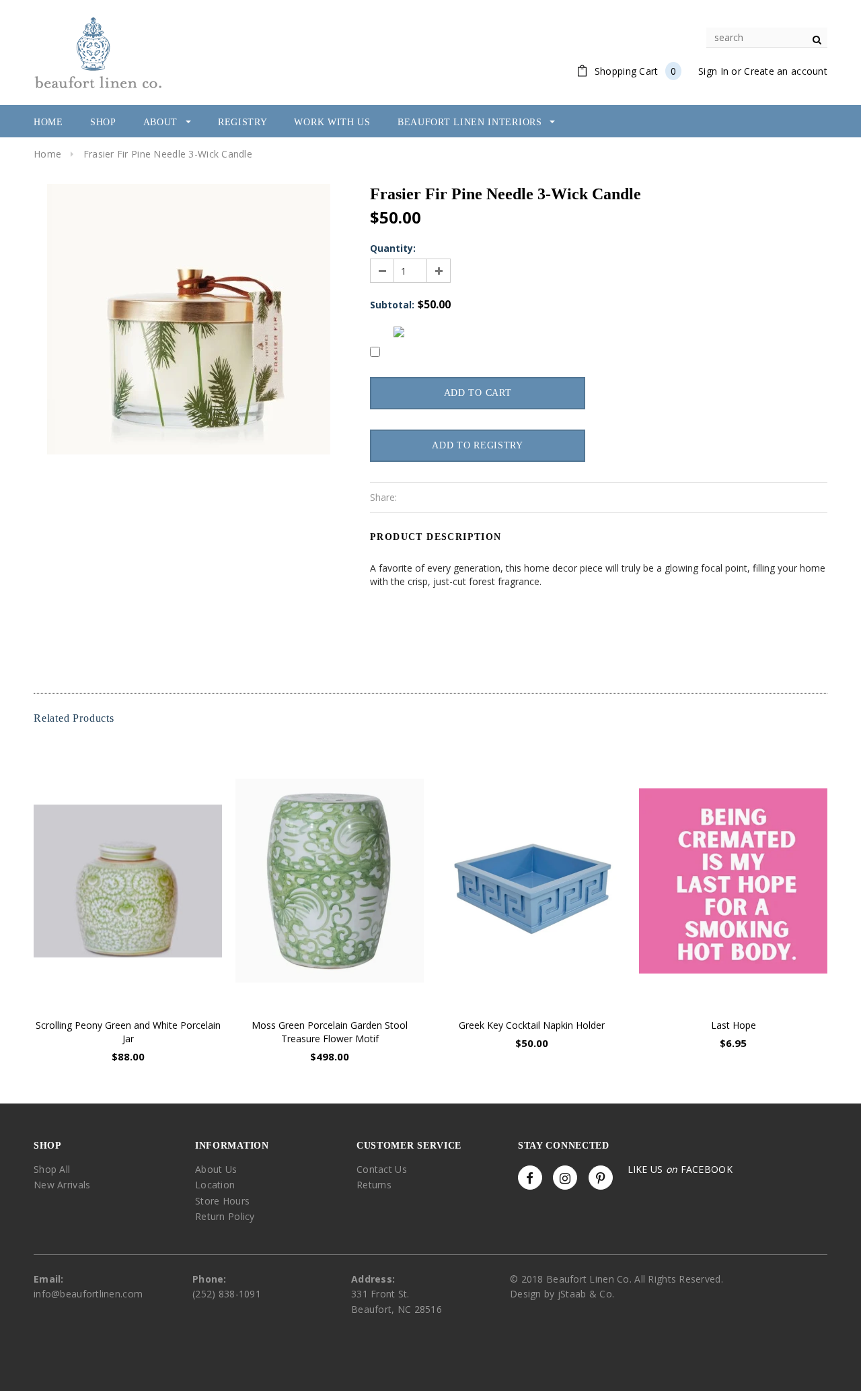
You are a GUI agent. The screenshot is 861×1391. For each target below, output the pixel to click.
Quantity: (393, 248)
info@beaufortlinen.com (88, 1293)
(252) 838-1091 (226, 1293)
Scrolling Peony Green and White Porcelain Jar (128, 1032)
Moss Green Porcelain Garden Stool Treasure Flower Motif (330, 1032)
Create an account (785, 71)
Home (47, 153)
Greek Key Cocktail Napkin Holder (532, 1025)
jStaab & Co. (586, 1293)
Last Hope (733, 1025)
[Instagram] (565, 1177)
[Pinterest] (601, 1177)
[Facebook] (530, 1177)
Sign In (713, 71)
